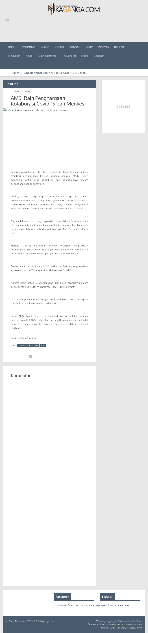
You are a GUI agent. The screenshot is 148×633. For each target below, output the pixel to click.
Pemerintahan (27, 46)
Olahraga (74, 46)
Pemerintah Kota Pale (28, 346)
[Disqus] (49, 435)
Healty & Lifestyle (47, 55)
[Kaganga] (74, 9)
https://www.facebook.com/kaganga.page (77, 605)
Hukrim (89, 46)
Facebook (62, 596)
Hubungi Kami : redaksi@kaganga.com (121, 627)
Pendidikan (14, 55)
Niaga (29, 55)
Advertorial (70, 55)
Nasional (119, 46)
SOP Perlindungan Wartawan (104, 624)
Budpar (45, 46)
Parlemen (103, 46)
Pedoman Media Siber (129, 621)
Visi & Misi (127, 624)
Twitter (107, 596)
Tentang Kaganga (106, 621)
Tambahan (99, 55)
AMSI (43, 346)
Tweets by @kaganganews (114, 605)
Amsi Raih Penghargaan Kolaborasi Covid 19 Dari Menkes (55, 72)
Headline (16, 72)
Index (84, 55)
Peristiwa (59, 46)
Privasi (138, 624)
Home (11, 46)
